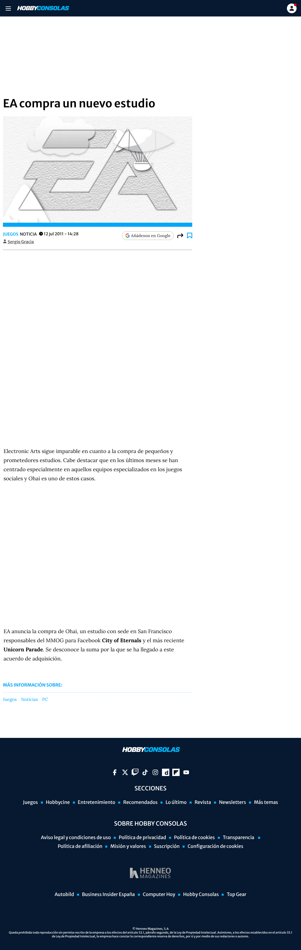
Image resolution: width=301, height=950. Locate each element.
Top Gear (236, 894)
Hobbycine (58, 802)
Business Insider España (108, 894)
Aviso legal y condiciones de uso (76, 838)
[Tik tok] (145, 772)
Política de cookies (194, 838)
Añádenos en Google (150, 235)
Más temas (266, 802)
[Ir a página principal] (42, 8)
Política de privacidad (142, 838)
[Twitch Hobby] (135, 772)
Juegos (10, 234)
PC (45, 699)
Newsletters (232, 802)
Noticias (29, 699)
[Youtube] (186, 772)
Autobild (64, 894)
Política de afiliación (80, 846)
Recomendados (140, 802)
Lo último (176, 802)
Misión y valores (128, 846)
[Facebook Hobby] (114, 772)
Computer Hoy (159, 894)
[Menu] (8, 8)
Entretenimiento (97, 802)
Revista (203, 802)
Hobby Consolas (201, 894)
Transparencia (239, 838)
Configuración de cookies (215, 846)
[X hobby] (125, 772)
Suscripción (167, 846)
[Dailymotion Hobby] (165, 772)
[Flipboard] (176, 772)
